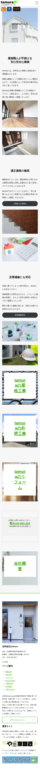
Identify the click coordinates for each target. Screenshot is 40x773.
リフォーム (9, 678)
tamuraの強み (10, 681)
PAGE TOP (37, 747)
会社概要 (5, 662)
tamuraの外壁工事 (20, 428)
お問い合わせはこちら (17, 720)
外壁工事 (8, 675)
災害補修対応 (20, 315)
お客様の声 (9, 683)
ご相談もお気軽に (20, 204)
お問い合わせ (10, 689)
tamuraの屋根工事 (20, 385)
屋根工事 (8, 672)
